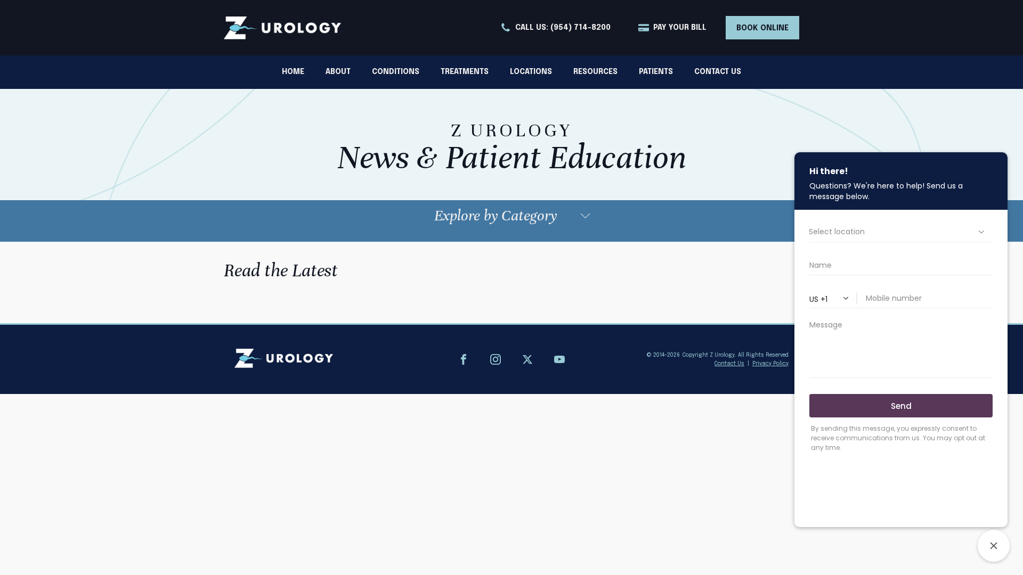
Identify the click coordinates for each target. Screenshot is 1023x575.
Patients (656, 72)
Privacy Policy (770, 363)
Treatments (465, 72)
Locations (531, 72)
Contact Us (717, 72)
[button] (555, 28)
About (338, 72)
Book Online (762, 28)
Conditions (395, 72)
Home (293, 72)
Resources (595, 72)
